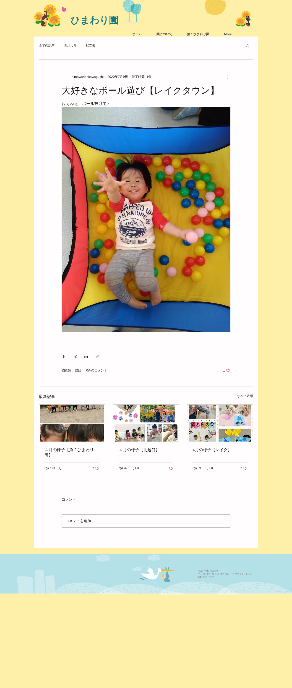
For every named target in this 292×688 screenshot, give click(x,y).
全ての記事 (47, 45)
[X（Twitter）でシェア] (75, 356)
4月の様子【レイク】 (212, 449)
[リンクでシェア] (97, 356)
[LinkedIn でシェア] (86, 356)
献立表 (90, 45)
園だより (70, 45)
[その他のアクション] (227, 77)
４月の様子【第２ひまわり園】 (69, 452)
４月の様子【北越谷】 (139, 449)
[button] (247, 45)
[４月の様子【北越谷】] (146, 423)
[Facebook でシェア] (64, 356)
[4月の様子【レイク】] (220, 423)
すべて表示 (245, 396)
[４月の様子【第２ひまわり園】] (72, 423)
